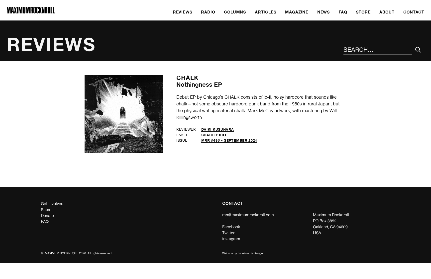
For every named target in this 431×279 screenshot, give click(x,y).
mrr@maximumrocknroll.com (248, 215)
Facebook (231, 227)
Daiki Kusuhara (217, 129)
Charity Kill (214, 135)
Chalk (187, 77)
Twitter (228, 233)
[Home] (31, 12)
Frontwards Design (250, 253)
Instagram (231, 239)
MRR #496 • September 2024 (229, 140)
